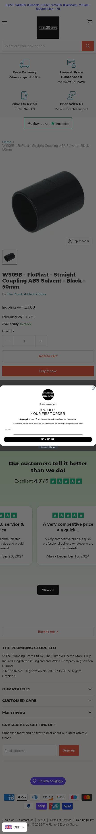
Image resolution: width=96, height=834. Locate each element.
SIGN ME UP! (48, 439)
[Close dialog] (93, 388)
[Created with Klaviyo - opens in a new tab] (48, 447)
